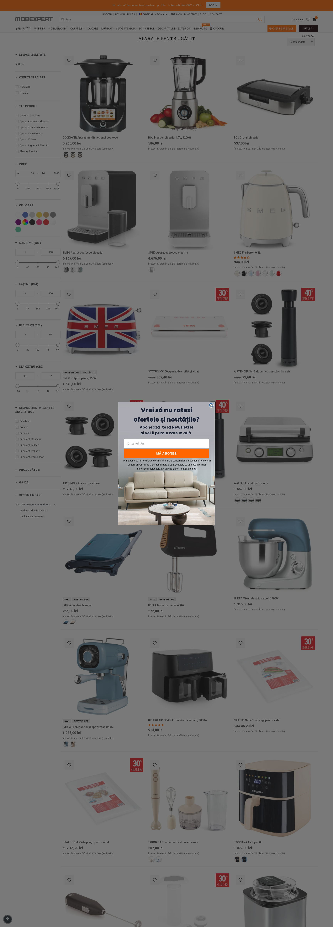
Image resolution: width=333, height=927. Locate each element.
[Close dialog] (211, 405)
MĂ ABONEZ (166, 453)
